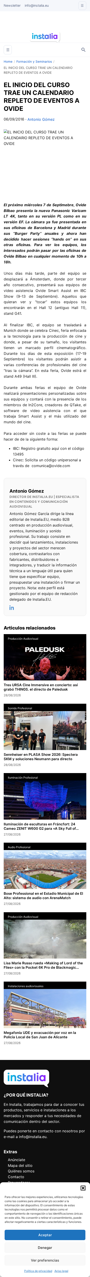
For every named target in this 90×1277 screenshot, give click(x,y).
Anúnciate (16, 1159)
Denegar (45, 1247)
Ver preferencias (45, 1260)
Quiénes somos (21, 1171)
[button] (83, 1188)
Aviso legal (61, 1271)
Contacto (16, 1176)
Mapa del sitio (20, 1165)
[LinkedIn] (12, 607)
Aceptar (45, 1235)
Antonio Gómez (41, 119)
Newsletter (12, 5)
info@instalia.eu (37, 5)
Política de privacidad (38, 1271)
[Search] (83, 50)
